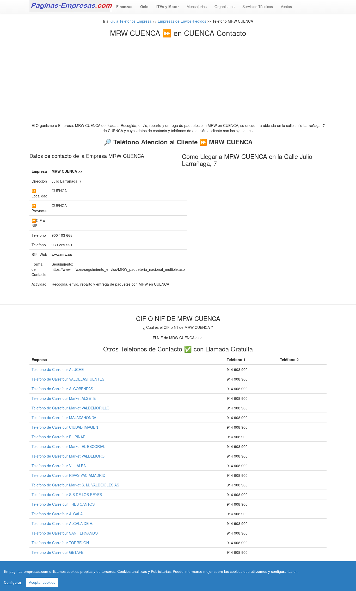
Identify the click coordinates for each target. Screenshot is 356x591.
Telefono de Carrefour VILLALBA (59, 465)
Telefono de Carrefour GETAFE (57, 552)
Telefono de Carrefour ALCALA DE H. (62, 523)
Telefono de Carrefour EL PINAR (58, 436)
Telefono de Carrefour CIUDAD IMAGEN (65, 427)
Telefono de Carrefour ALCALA (57, 513)
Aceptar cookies (42, 582)
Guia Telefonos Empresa (131, 21)
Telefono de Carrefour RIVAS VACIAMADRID (68, 475)
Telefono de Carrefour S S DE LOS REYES (67, 494)
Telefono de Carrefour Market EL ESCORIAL (68, 446)
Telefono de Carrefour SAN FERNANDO (65, 533)
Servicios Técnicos (257, 6)
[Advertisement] (178, 76)
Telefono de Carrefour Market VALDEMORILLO (70, 407)
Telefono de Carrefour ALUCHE (58, 369)
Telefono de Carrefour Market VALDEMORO (68, 456)
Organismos (224, 6)
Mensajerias (197, 6)
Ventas (286, 6)
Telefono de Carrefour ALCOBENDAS (62, 388)
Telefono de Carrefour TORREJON (60, 542)
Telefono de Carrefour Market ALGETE (64, 398)
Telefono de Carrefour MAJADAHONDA (64, 417)
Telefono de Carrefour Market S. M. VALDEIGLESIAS (75, 484)
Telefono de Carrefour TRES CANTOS (63, 504)
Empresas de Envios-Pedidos (182, 21)
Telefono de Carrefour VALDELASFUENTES (68, 379)
